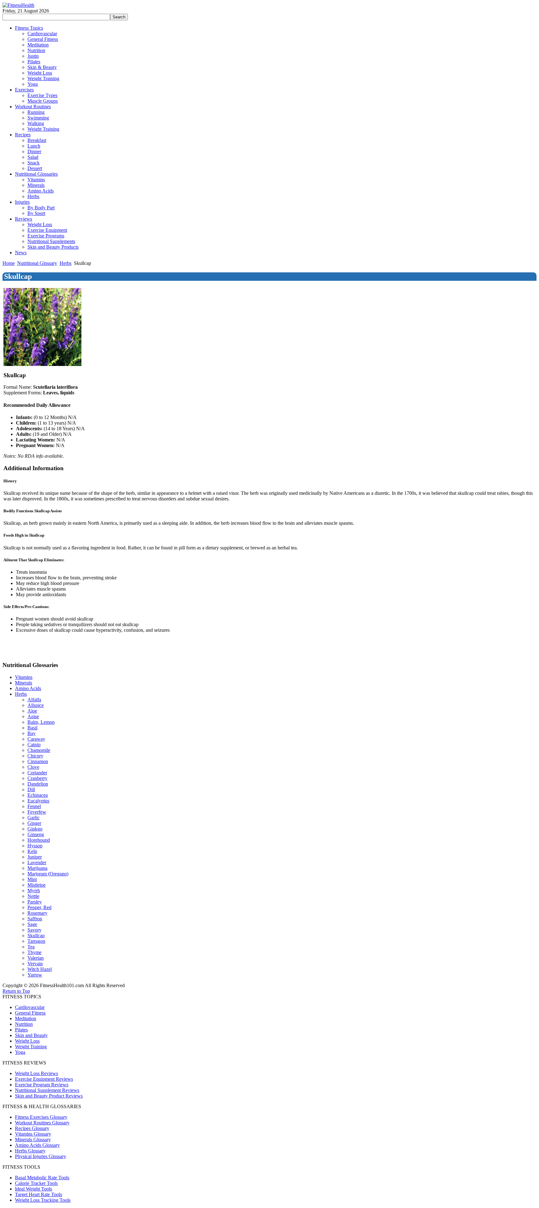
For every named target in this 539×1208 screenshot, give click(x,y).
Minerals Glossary (33, 1139)
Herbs (65, 263)
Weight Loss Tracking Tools (42, 1200)
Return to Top (16, 991)
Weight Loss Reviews (36, 1073)
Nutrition (24, 1024)
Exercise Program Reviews (41, 1084)
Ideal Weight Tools (33, 1188)
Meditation (25, 1018)
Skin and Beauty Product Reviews (49, 1095)
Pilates (21, 1029)
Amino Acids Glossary (37, 1145)
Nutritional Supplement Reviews (47, 1090)
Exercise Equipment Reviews (44, 1079)
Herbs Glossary (30, 1150)
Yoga (20, 1052)
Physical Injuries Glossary (40, 1156)
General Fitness (30, 1013)
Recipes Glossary (32, 1128)
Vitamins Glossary (33, 1134)
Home (8, 263)
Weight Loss (27, 1041)
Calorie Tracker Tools (36, 1183)
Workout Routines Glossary (42, 1122)
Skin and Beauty (31, 1035)
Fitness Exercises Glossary (41, 1117)
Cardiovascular (30, 1007)
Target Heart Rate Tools (38, 1194)
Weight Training (31, 1046)
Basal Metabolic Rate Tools (42, 1177)
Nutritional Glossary (37, 263)
